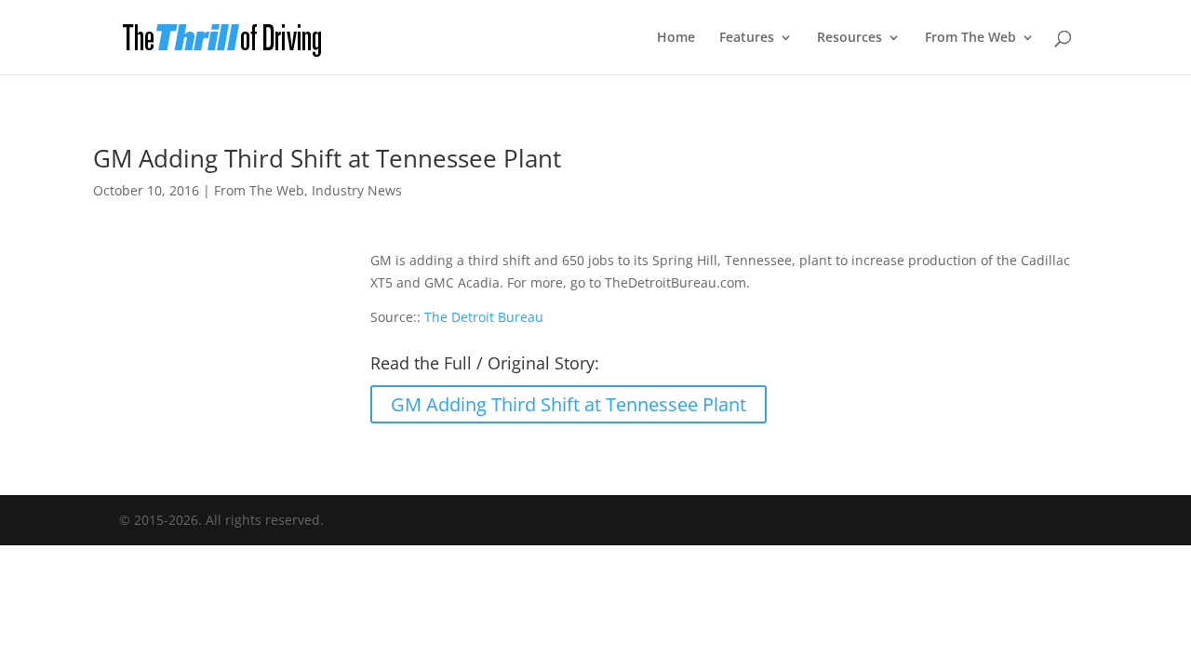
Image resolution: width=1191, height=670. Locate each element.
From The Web (970, 38)
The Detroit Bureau (483, 317)
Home (676, 38)
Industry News (357, 190)
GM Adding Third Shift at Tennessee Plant (568, 404)
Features (746, 38)
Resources (849, 38)
